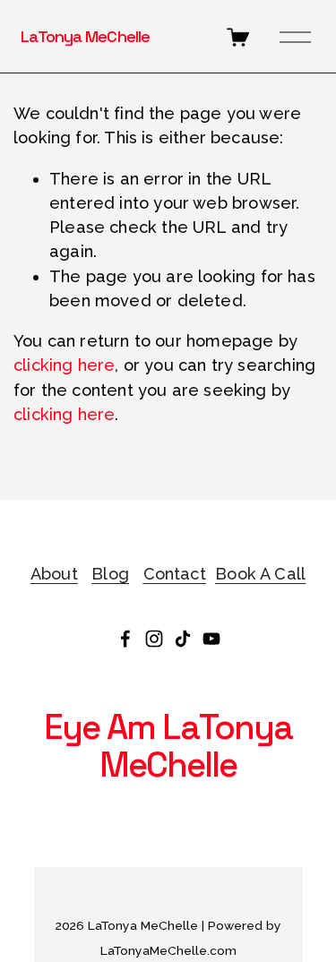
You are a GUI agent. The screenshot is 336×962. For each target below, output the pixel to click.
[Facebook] (125, 639)
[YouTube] (211, 639)
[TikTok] (183, 639)
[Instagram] (154, 639)
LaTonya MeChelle (85, 36)
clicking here (64, 365)
